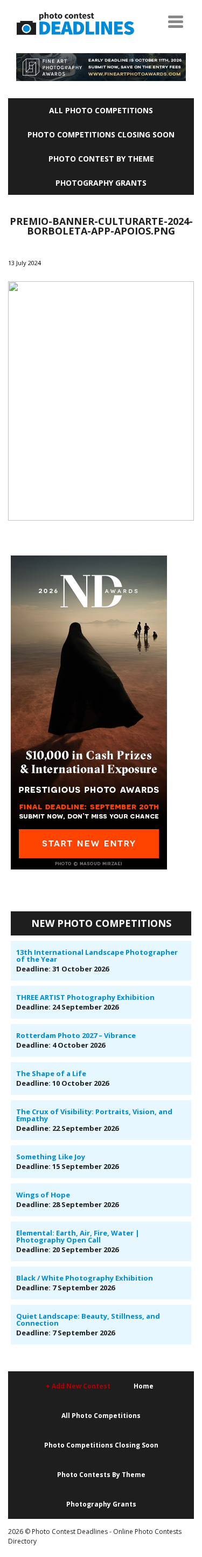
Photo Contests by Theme (101, 1474)
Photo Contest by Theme (101, 158)
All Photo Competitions (101, 110)
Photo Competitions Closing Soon (101, 134)
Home (144, 1386)
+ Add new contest (78, 1386)
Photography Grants (101, 183)
